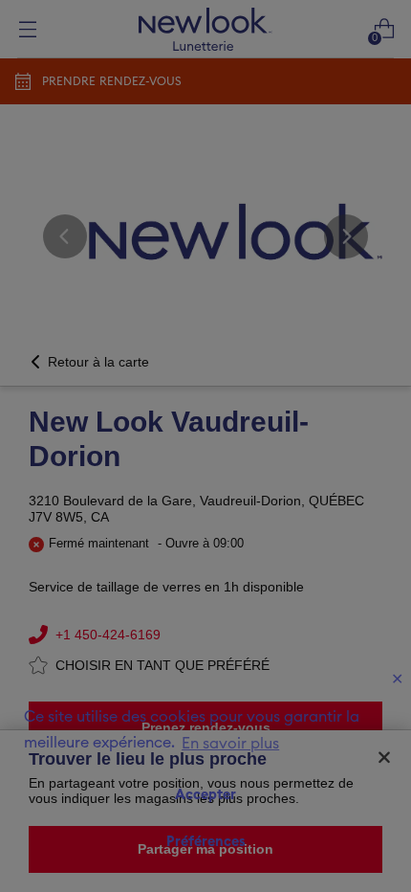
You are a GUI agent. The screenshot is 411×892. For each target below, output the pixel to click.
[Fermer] (384, 757)
